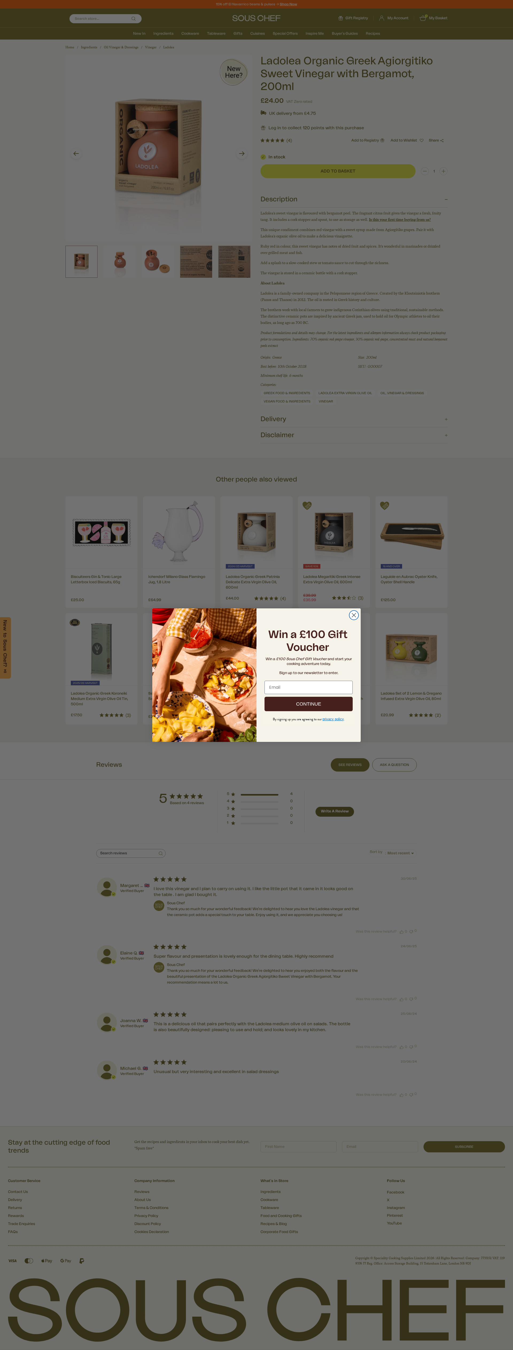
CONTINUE (308, 704)
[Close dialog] (354, 615)
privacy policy (333, 719)
